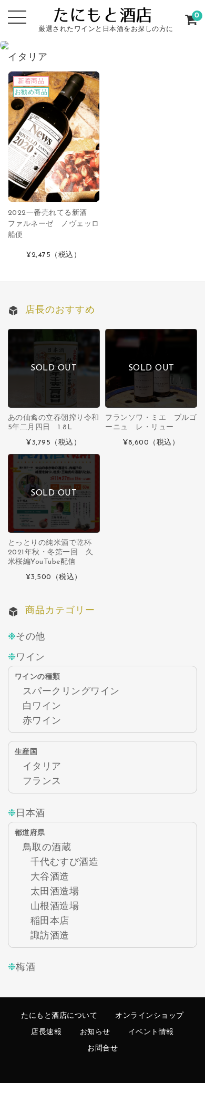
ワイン (30, 657)
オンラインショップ (149, 1016)
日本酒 (30, 813)
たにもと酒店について (59, 1016)
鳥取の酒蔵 (47, 847)
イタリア (42, 766)
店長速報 (46, 1032)
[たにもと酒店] (102, 13)
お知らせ (95, 1032)
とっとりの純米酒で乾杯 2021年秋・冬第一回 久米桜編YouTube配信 (53, 552)
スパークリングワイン (71, 691)
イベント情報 (151, 1032)
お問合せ (102, 1048)
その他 (30, 637)
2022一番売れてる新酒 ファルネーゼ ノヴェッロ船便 (53, 224)
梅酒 (25, 967)
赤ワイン (42, 721)
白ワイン (42, 706)
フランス (42, 781)
